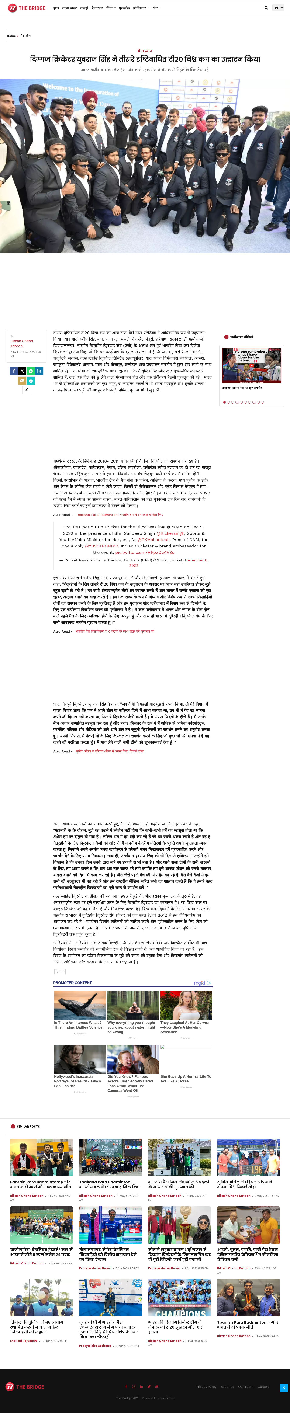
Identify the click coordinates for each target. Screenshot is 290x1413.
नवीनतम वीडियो (241, 337)
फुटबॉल (124, 8)
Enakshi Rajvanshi (24, 1341)
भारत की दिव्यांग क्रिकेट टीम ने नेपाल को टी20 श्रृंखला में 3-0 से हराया (176, 1327)
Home (11, 36)
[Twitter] (22, 371)
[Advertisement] (145, 287)
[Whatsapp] (31, 371)
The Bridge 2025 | (129, 1398)
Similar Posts (28, 1126)
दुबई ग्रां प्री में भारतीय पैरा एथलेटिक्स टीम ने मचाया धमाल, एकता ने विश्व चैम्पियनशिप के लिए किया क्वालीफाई (108, 1330)
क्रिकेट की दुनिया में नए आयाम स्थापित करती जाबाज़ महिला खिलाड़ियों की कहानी (36, 1327)
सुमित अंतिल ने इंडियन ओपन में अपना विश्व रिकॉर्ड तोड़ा (110, 751)
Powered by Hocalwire (158, 1398)
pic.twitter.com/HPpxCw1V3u (145, 552)
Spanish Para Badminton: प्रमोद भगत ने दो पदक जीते (247, 1325)
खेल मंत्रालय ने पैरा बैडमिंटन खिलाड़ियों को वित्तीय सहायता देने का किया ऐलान (108, 1254)
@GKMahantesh (153, 539)
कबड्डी (84, 8)
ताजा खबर (69, 8)
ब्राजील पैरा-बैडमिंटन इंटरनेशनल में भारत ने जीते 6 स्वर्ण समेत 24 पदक (41, 1252)
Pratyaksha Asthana (95, 1268)
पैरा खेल (97, 8)
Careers (263, 1387)
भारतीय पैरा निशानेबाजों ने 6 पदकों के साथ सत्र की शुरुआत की (115, 631)
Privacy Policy (207, 1387)
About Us (227, 1387)
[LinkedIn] (39, 371)
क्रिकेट (111, 8)
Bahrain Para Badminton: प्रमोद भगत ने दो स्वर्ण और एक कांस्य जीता (41, 1184)
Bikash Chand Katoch (27, 1196)
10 (262, 402)
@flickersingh (170, 533)
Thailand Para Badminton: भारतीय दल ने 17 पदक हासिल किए (119, 515)
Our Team (245, 1387)
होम (56, 8)
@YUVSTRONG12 (101, 546)
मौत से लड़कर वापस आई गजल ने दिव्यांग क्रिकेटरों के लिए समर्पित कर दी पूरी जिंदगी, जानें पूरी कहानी (179, 1254)
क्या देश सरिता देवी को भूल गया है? (242, 388)
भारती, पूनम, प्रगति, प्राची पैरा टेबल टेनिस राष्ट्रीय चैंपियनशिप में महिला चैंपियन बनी (247, 1254)
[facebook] (14, 371)
